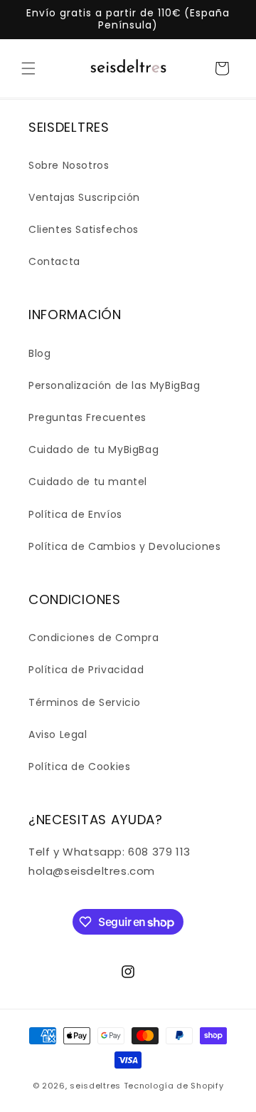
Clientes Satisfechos (83, 229)
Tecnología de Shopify (174, 1085)
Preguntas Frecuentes (87, 417)
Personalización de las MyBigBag (114, 385)
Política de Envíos (75, 514)
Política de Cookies (79, 766)
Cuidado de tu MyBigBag (93, 449)
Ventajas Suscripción (84, 197)
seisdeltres (95, 1085)
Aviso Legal (57, 734)
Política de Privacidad (86, 669)
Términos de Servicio (84, 702)
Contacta (54, 261)
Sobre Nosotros (68, 165)
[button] (28, 68)
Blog (39, 353)
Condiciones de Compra (93, 637)
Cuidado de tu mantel (87, 481)
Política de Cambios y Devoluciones (124, 546)
